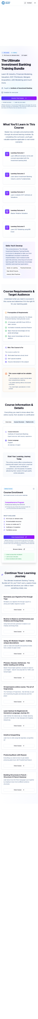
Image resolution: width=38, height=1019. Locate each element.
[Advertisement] (19, 26)
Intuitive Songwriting (12, 735)
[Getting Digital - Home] (6, 3)
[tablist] (19, 422)
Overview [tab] (8, 422)
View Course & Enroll (17, 537)
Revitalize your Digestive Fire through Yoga (18, 598)
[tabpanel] (19, 437)
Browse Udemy (17, 549)
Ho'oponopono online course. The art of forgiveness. (19, 688)
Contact (29, 3)
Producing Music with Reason (15, 755)
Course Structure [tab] (19, 422)
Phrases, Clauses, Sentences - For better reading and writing (17, 664)
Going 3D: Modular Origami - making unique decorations (18, 642)
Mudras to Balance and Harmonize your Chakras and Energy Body (19, 620)
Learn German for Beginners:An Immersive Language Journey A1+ (16, 712)
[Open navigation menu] (35, 2)
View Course (17, 609)
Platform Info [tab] (29, 422)
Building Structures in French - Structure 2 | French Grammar (15, 776)
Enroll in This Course (17, 98)
